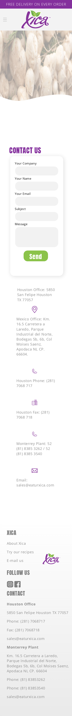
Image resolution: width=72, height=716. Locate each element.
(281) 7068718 (27, 630)
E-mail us (15, 560)
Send (35, 256)
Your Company (26, 163)
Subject (20, 209)
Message (21, 224)
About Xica (16, 543)
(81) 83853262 (32, 679)
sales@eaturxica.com (26, 638)
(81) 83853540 (32, 688)
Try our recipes (20, 552)
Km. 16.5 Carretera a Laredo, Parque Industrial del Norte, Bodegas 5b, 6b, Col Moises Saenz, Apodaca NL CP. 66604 (38, 663)
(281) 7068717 (32, 621)
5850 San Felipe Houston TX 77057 (37, 612)
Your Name (23, 178)
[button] (5, 19)
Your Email (23, 194)
